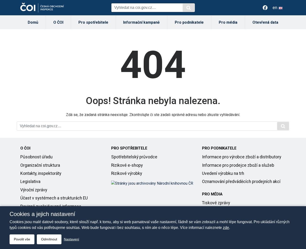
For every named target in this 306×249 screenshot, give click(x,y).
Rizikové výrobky (126, 173)
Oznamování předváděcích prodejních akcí (241, 181)
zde (226, 228)
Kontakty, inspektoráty (40, 173)
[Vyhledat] (188, 7)
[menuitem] (33, 22)
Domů (33, 22)
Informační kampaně (141, 22)
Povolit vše (22, 239)
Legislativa (30, 181)
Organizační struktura (40, 165)
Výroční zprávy (33, 190)
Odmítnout (49, 239)
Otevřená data (265, 22)
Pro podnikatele (189, 22)
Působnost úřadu (36, 157)
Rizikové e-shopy (127, 165)
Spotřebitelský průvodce (134, 157)
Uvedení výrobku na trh (223, 173)
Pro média (228, 22)
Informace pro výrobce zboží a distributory (241, 157)
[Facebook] (265, 7)
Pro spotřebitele (93, 22)
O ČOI (58, 22)
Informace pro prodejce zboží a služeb (238, 165)
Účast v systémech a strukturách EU (54, 198)
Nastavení (71, 239)
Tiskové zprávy (216, 202)
